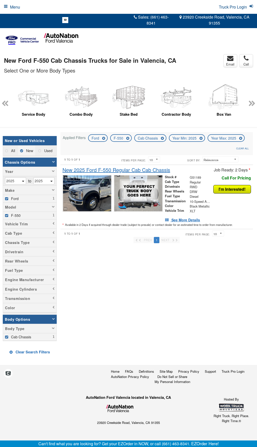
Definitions (146, 371)
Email (230, 64)
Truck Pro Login (233, 371)
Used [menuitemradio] (47, 150)
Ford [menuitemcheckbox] (14, 198)
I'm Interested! (232, 189)
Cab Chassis (148, 138)
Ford (96, 138)
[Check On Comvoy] (65, 20)
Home (115, 371)
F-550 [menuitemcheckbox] (15, 215)
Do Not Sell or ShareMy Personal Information (172, 379)
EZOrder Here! (205, 443)
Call (246, 64)
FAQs (129, 371)
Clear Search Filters (32, 351)
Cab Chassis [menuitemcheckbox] (20, 336)
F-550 (119, 138)
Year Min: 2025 (185, 138)
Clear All (242, 148)
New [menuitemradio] (29, 150)
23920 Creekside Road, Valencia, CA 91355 (215, 20)
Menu (15, 7)
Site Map (166, 371)
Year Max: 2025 (224, 138)
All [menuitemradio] (12, 150)
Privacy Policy (188, 371)
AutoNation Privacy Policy (130, 376)
